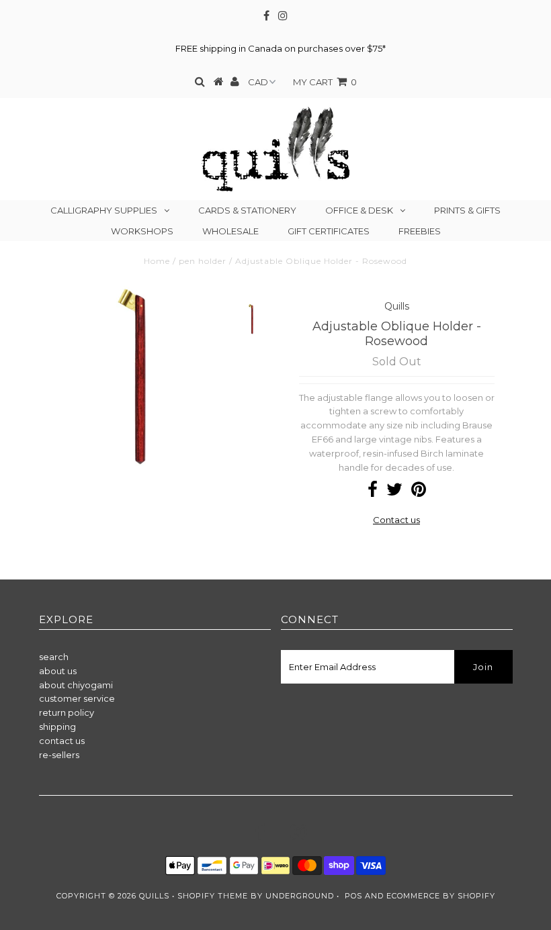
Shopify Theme (212, 895)
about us (58, 670)
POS (353, 895)
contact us (62, 740)
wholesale (230, 231)
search (54, 656)
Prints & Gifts (467, 210)
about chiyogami (76, 685)
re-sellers (59, 754)
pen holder (202, 261)
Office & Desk (359, 210)
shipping (57, 726)
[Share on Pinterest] (418, 492)
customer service (77, 698)
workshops (142, 231)
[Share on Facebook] (373, 492)
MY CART (325, 82)
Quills (154, 895)
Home (157, 261)
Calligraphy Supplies (103, 210)
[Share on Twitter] (394, 492)
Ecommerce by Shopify (440, 895)
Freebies (419, 231)
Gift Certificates (329, 231)
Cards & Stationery (247, 210)
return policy (66, 712)
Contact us (396, 519)
